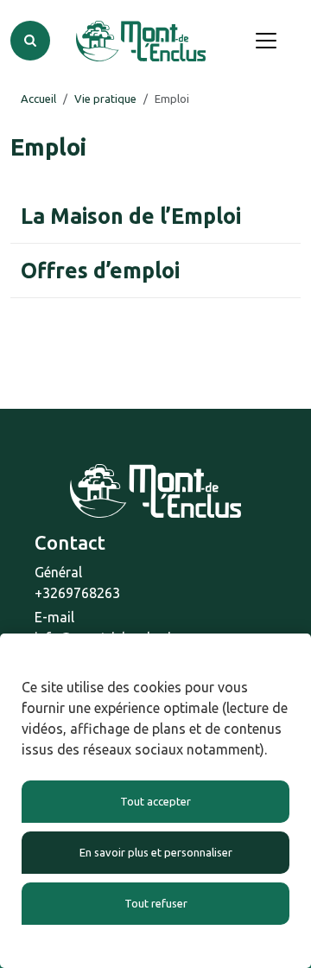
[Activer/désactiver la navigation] (266, 40)
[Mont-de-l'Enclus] (141, 41)
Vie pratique (105, 98)
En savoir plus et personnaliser (155, 852)
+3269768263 (77, 593)
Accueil (38, 98)
